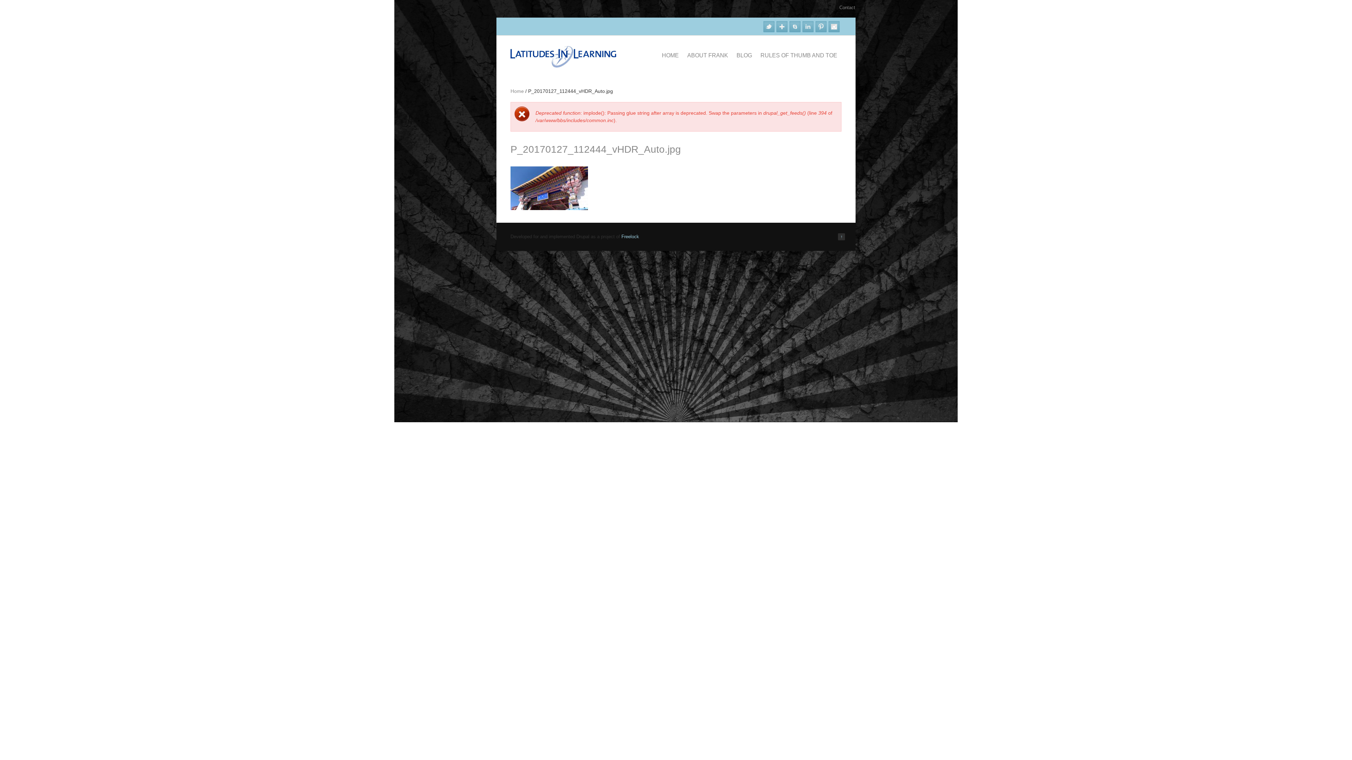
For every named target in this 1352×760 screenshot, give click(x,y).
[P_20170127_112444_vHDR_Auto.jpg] (549, 208)
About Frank (707, 55)
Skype (795, 26)
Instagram (834, 26)
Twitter (769, 26)
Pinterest (821, 26)
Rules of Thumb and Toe (798, 55)
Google (782, 26)
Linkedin (808, 26)
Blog (744, 55)
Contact (847, 7)
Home (670, 55)
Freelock (630, 236)
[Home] (563, 66)
